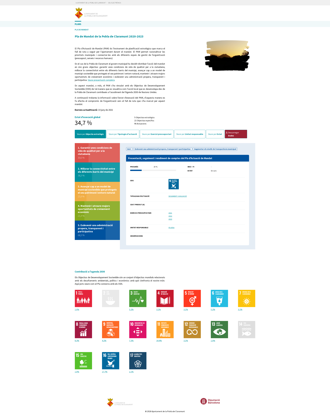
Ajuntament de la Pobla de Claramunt (91, 3)
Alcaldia (171, 227)
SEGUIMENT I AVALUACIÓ (177, 196)
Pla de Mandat (82, 29)
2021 (170, 213)
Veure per (90, 134)
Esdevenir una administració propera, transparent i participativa (162, 149)
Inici (129, 149)
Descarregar (233, 134)
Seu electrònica (114, 3)
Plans (78, 24)
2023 (170, 219)
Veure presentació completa (101, 80)
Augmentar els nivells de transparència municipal (215, 149)
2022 (170, 216)
